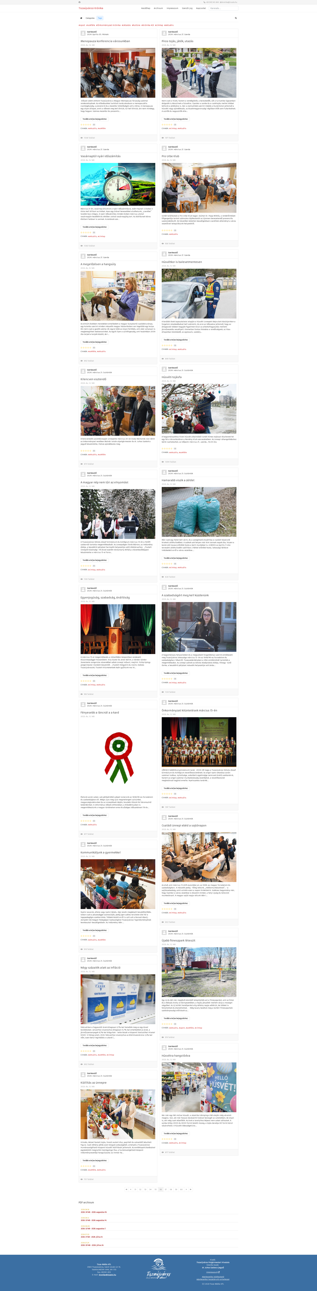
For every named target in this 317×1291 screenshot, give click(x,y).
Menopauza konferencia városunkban (105, 41)
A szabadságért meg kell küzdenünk (185, 595)
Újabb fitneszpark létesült (178, 940)
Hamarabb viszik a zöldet (178, 480)
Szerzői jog (187, 8)
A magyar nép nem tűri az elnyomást (104, 482)
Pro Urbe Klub (170, 156)
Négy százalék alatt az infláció (100, 967)
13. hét (173, 45)
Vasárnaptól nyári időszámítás (101, 156)
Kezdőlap (145, 8)
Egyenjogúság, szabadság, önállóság (105, 597)
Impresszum (172, 8)
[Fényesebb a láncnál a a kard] (118, 756)
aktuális (170, 25)
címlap (159, 25)
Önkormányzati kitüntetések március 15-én (189, 710)
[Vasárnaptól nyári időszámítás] (118, 184)
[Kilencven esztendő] (118, 411)
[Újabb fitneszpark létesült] (199, 972)
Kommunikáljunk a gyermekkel (101, 852)
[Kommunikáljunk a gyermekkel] (118, 884)
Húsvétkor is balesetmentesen (182, 261)
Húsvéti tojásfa (172, 377)
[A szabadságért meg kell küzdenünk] (199, 627)
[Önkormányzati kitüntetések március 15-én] (199, 742)
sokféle (91, 25)
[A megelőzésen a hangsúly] (118, 296)
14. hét (92, 45)
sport (82, 25)
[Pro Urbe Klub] (199, 188)
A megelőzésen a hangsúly (98, 264)
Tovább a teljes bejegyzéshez (95, 119)
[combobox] (223, 8)
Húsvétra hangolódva (176, 1055)
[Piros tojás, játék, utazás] (199, 73)
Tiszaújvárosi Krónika (91, 8)
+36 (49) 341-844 (212, 2)
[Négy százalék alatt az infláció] (118, 999)
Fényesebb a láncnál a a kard (100, 712)
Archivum (158, 8)
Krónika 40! (148, 25)
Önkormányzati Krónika (109, 25)
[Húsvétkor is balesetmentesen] (199, 293)
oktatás (127, 25)
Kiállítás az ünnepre (94, 1082)
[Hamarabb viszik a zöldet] (199, 512)
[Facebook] (79, 2)
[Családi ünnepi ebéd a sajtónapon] (199, 857)
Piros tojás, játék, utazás (177, 41)
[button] (235, 18)
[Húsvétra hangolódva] (199, 1087)
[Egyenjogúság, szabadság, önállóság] (118, 629)
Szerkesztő (92, 32)
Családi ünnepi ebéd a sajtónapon (184, 825)
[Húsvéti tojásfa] (199, 409)
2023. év (84, 45)
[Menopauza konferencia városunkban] (118, 73)
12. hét (173, 381)
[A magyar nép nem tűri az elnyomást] (118, 514)
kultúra (136, 25)
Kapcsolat (201, 8)
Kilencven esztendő (93, 379)
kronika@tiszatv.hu (229, 2)
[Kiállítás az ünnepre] (118, 1114)
